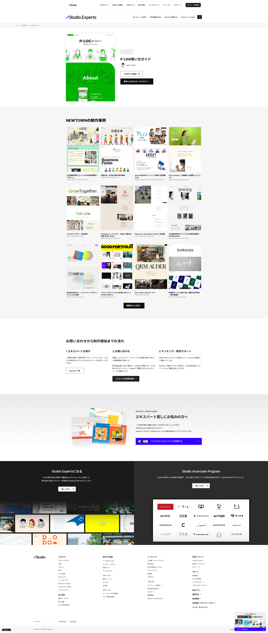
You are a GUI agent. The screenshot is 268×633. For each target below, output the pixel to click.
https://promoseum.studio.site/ (179, 238)
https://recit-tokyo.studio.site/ (144, 236)
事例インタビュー (64, 598)
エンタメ (105, 582)
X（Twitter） (62, 622)
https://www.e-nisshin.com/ (110, 177)
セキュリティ (62, 577)
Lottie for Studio (64, 587)
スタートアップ (152, 570)
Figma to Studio (64, 583)
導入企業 (61, 602)
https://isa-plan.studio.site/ (75, 236)
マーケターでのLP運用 (110, 593)
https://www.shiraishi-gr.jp (177, 297)
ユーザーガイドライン (200, 607)
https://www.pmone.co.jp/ (75, 297)
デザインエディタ (63, 560)
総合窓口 (195, 575)
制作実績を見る (155, 17)
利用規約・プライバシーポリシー (204, 603)
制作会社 (151, 564)
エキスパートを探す (139, 17)
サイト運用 (61, 574)
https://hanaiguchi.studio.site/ (110, 238)
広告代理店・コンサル (155, 567)
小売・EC (151, 577)
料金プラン (196, 590)
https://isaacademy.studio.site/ (179, 179)
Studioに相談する (171, 17)
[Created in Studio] (6, 630)
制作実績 (24, 25)
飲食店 (150, 574)
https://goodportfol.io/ (108, 297)
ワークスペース (63, 580)
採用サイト (106, 567)
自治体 (105, 585)
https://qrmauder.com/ (142, 295)
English (232, 629)
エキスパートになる (188, 17)
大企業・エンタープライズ (156, 560)
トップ (18, 25)
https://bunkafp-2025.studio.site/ (77, 179)
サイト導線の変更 (109, 597)
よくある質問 (196, 579)
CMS (60, 564)
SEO (59, 570)
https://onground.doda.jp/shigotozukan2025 (149, 179)
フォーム (61, 567)
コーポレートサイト (109, 564)
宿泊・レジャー (107, 579)
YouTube (73, 622)
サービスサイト (108, 571)
